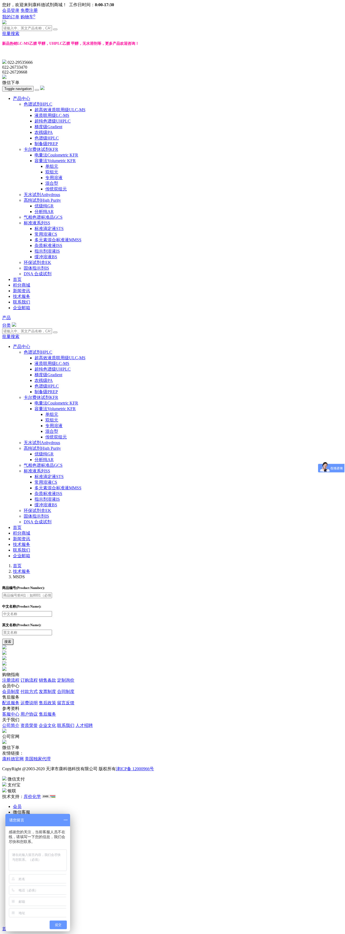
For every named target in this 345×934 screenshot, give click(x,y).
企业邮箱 (21, 307)
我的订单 (10, 17)
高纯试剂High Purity (42, 200)
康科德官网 (13, 759)
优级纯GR (44, 206)
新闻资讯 (21, 290)
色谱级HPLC (46, 138)
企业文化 (47, 725)
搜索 (7, 642)
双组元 (51, 172)
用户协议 (29, 714)
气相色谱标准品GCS (43, 217)
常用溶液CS (45, 234)
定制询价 (65, 680)
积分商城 (21, 285)
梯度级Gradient (48, 126)
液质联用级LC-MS (51, 115)
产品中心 (21, 98)
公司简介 (10, 725)
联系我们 (21, 302)
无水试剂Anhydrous (42, 194)
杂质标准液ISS (48, 245)
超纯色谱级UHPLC (52, 121)
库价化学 (32, 796)
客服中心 (10, 714)
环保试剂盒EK (37, 262)
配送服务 (10, 702)
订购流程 (29, 680)
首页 (17, 279)
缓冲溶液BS (45, 257)
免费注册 (29, 10)
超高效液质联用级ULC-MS (59, 109)
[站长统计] (49, 796)
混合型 (51, 183)
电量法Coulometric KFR (56, 155)
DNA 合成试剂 (37, 273)
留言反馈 (65, 702)
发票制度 (47, 691)
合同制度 (65, 691)
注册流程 (10, 680)
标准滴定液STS (49, 228)
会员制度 (10, 691)
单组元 (51, 166)
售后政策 (47, 702)
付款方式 (29, 691)
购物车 (27, 17)
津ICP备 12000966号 (135, 768)
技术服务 (21, 296)
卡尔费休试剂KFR (41, 149)
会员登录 (10, 10)
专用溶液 (54, 177)
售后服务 (47, 714)
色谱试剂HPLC (38, 104)
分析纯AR (44, 211)
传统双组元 (56, 189)
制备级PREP (46, 143)
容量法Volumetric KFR (55, 160)
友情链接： (13, 753)
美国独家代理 (38, 759)
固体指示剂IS (36, 268)
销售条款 (47, 680)
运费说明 (29, 702)
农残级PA (43, 132)
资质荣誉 (29, 725)
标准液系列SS (37, 223)
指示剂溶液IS (47, 251)
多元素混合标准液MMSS (57, 240)
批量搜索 (10, 33)
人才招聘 (84, 725)
